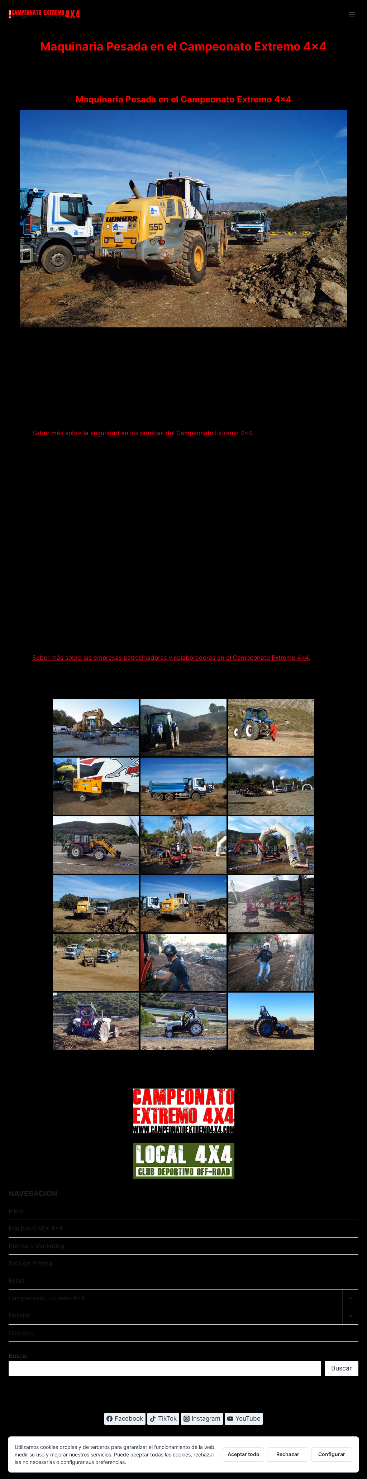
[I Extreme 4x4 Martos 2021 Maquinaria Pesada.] (96, 727)
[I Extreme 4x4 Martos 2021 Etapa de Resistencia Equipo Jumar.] (183, 727)
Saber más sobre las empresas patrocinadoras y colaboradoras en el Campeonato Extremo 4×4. (171, 657)
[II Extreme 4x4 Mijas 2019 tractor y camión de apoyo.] (96, 903)
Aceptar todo (243, 1454)
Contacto (22, 1332)
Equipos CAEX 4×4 (36, 1228)
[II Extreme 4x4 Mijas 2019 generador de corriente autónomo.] (96, 786)
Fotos (16, 1280)
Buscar (18, 1355)
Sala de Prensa (30, 1263)
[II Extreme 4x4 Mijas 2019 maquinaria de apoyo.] (96, 962)
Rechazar (287, 1454)
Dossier (19, 1315)
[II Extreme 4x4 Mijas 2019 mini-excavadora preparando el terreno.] (271, 845)
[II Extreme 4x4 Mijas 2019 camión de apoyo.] (183, 786)
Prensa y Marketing (36, 1245)
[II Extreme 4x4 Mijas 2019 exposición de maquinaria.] (271, 786)
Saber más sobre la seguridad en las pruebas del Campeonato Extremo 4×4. (143, 433)
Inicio (16, 1211)
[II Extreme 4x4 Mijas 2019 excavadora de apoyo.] (96, 845)
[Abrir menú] (351, 14)
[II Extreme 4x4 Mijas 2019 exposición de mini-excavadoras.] (183, 845)
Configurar (331, 1454)
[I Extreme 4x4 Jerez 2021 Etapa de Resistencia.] (96, 1021)
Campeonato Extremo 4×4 (47, 1298)
